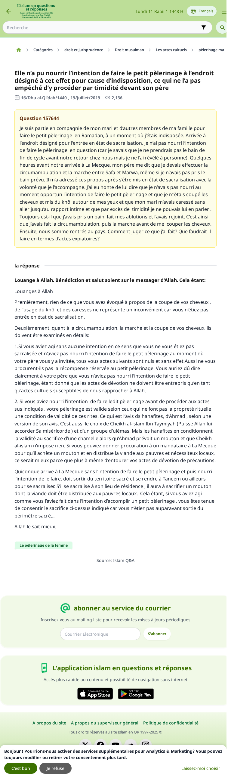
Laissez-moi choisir (200, 768)
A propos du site (49, 723)
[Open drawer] (224, 11)
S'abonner (157, 633)
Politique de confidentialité (171, 723)
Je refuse (55, 768)
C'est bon (20, 768)
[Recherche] (222, 27)
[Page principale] (18, 50)
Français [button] (206, 11)
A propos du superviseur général (104, 723)
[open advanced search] (203, 27)
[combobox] (103, 27)
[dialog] (113, 761)
